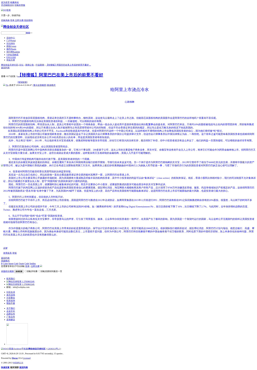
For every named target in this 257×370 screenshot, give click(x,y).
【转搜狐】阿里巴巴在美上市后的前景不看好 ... (68, 65)
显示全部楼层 (39, 85)
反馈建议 (10, 319)
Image (11, 263)
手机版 (25, 349)
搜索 (28, 33)
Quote (21, 263)
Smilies (33, 263)
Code (26, 263)
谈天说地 (10, 295)
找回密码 (28, 20)
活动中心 (10, 38)
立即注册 (19, 20)
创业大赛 (10, 60)
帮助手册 (10, 303)
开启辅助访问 (7, 5)
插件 (11, 49)
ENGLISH (11, 57)
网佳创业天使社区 (9, 65)
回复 (5, 248)
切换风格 (5, 20)
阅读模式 (51, 85)
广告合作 (10, 317)
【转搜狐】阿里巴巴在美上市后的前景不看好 (60, 74)
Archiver (17, 349)
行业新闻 (40, 65)
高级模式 (5, 261)
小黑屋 (10, 349)
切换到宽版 (19, 5)
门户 (11, 40)
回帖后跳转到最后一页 (51, 271)
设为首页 (5, 2)
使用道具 (7, 253)
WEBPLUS (18, 363)
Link (16, 263)
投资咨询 (10, 300)
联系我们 (10, 279)
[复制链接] (22, 82)
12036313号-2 (53, 349)
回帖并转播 (32, 271)
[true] (31, 32)
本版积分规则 (7, 271)
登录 (12, 20)
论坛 (10, 43)
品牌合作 (10, 314)
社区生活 (10, 292)
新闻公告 (29, 65)
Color (5, 263)
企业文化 (10, 311)
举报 (14, 253)
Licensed (27, 358)
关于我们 (10, 308)
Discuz (15, 358)
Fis (7, 85)
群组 (11, 46)
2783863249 (29, 281)
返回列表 (5, 68)
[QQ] (3, 349)
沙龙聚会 (10, 298)
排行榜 (13, 52)
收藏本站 (14, 2)
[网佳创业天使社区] (15, 26)
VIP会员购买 (12, 55)
